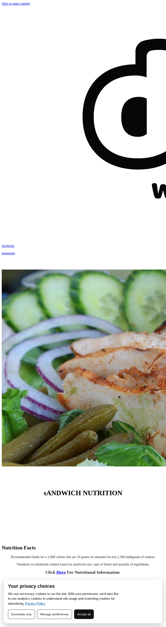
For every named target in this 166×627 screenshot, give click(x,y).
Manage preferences (54, 614)
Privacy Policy (35, 603)
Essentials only (21, 614)
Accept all (84, 614)
